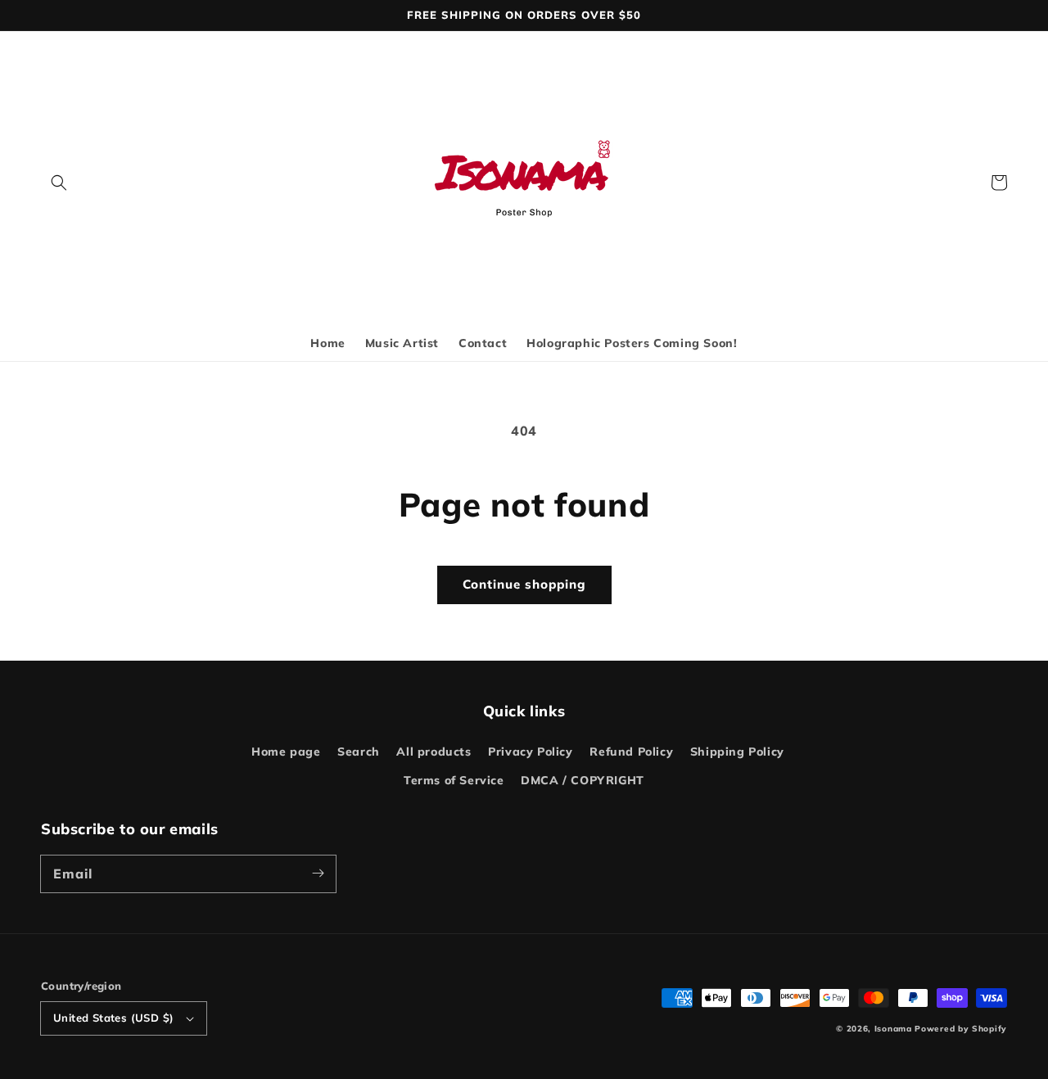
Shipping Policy (737, 751)
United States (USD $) (113, 1017)
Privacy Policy (530, 751)
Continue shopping (524, 584)
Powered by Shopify (961, 1028)
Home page (285, 751)
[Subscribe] (318, 874)
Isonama (893, 1028)
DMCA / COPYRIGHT (582, 780)
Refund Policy (631, 751)
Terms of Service (454, 780)
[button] (59, 183)
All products (433, 751)
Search (358, 751)
